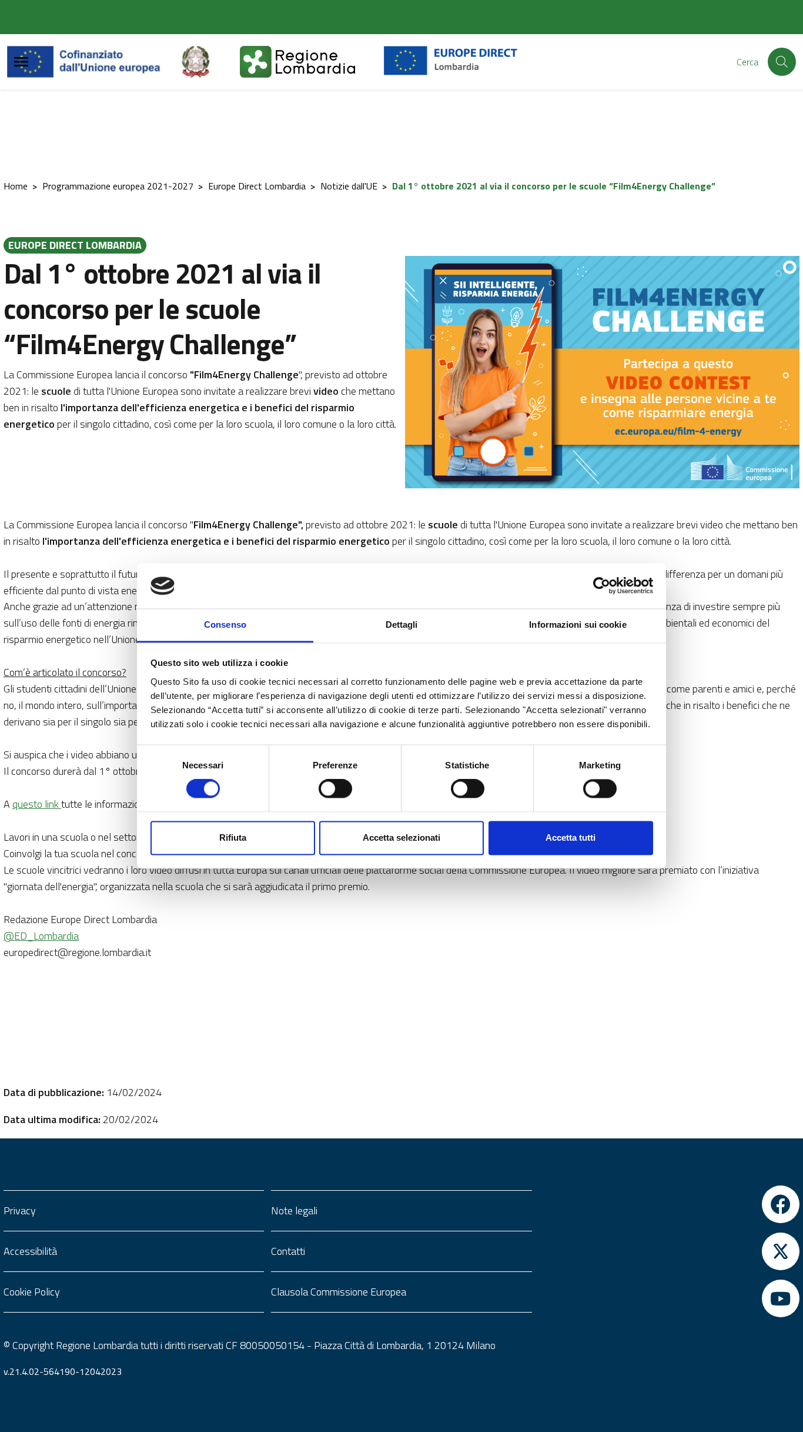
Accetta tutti (570, 837)
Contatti (288, 1251)
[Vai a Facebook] (669, 1204)
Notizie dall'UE (348, 186)
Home (16, 186)
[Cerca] (782, 62)
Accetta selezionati (401, 837)
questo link (36, 804)
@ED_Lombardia (41, 936)
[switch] (335, 789)
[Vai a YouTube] (669, 1298)
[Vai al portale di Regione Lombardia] (311, 62)
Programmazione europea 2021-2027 (117, 186)
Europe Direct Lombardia (257, 186)
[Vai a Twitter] (669, 1251)
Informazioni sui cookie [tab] (577, 625)
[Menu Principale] (21, 62)
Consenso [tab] (225, 625)
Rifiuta (232, 837)
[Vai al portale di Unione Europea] (92, 62)
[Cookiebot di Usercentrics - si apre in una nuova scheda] (601, 586)
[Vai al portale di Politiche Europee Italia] (209, 62)
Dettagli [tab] (402, 625)
